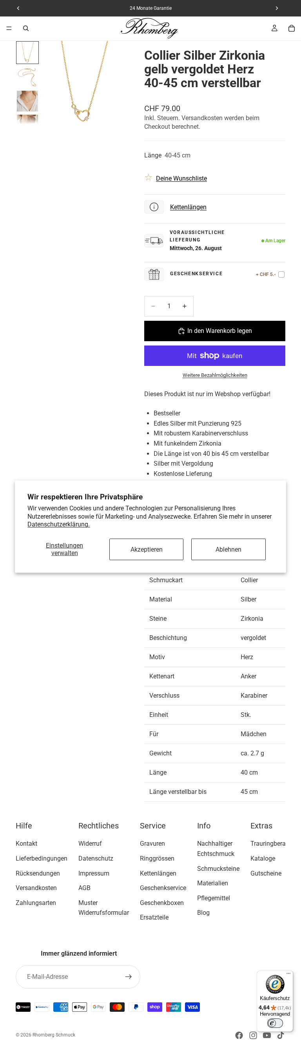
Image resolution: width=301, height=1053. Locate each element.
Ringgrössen (157, 858)
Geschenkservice (163, 888)
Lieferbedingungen (41, 858)
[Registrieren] (128, 977)
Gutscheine (265, 873)
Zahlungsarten (36, 902)
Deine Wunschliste (181, 178)
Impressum (93, 873)
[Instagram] (253, 1035)
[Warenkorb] (291, 28)
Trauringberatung (274, 843)
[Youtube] (267, 1035)
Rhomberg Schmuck (54, 1035)
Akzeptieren (147, 549)
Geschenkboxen (162, 902)
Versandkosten (36, 888)
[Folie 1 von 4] (27, 52)
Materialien (212, 883)
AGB (84, 888)
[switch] (275, 1023)
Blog (203, 912)
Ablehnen (228, 549)
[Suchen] (25, 28)
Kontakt (26, 843)
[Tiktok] (280, 1035)
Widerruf (90, 843)
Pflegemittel (213, 897)
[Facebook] (239, 1035)
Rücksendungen (38, 873)
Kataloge (262, 858)
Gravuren (152, 843)
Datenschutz (95, 858)
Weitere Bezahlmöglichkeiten (215, 375)
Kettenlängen (188, 207)
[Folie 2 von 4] (27, 77)
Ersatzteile (154, 917)
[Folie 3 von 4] (27, 101)
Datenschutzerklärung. (58, 524)
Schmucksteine (218, 868)
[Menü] (9, 28)
